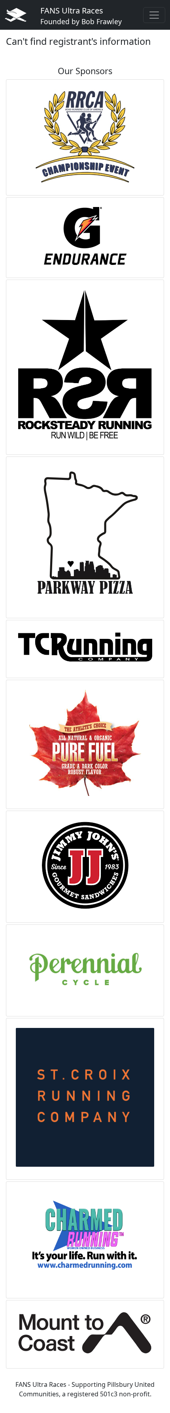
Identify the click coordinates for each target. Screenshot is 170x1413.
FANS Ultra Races (81, 15)
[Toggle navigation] (154, 15)
